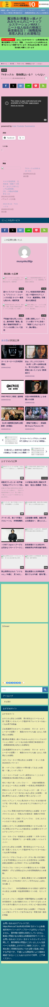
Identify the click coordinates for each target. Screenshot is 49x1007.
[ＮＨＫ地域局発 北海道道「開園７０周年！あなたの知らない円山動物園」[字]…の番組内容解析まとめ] (11, 172)
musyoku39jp (25, 261)
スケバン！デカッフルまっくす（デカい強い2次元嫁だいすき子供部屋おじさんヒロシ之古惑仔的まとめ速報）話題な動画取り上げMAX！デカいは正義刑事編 (24, 860)
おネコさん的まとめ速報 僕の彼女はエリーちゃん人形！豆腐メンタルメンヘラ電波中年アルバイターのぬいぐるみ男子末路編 (24, 721)
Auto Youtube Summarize (23, 126)
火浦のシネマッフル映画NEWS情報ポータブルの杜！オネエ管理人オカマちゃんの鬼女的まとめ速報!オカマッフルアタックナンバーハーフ (24, 829)
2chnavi (5, 626)
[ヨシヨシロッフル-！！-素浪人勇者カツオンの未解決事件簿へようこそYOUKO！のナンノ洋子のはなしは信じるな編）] (24, 881)
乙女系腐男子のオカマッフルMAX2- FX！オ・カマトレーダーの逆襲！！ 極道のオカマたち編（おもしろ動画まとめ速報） (24, 731)
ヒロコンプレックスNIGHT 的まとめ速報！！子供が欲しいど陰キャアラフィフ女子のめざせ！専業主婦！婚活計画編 (24, 912)
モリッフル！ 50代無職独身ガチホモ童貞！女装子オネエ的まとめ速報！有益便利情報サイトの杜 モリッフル (24, 891)
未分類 (4, 70)
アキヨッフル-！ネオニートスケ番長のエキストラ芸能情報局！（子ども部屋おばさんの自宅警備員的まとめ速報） (24, 870)
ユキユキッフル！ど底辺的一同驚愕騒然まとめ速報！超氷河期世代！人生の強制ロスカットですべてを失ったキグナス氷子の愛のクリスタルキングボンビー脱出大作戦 (24, 901)
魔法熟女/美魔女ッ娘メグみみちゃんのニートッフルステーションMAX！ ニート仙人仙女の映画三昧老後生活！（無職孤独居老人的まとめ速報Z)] (24, 742)
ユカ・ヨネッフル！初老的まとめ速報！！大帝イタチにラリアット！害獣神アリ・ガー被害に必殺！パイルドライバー (24, 839)
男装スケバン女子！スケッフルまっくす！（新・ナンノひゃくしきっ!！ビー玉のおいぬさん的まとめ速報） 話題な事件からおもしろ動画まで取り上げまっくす (24, 793)
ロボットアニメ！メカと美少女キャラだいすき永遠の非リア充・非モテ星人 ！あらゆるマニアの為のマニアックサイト (24, 803)
